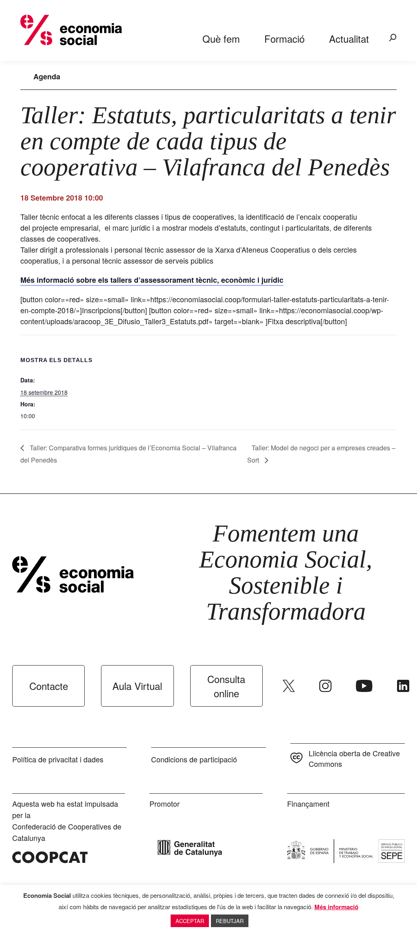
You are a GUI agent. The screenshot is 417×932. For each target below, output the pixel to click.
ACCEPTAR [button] (190, 921)
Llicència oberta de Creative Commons (354, 758)
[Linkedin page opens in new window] (403, 686)
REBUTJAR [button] (230, 921)
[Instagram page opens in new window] (325, 686)
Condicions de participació (194, 759)
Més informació (336, 906)
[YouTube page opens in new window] (364, 686)
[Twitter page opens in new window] (289, 686)
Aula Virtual (137, 686)
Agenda (46, 76)
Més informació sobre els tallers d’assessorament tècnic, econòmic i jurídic (151, 280)
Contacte (48, 686)
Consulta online (226, 686)
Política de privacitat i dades (57, 759)
